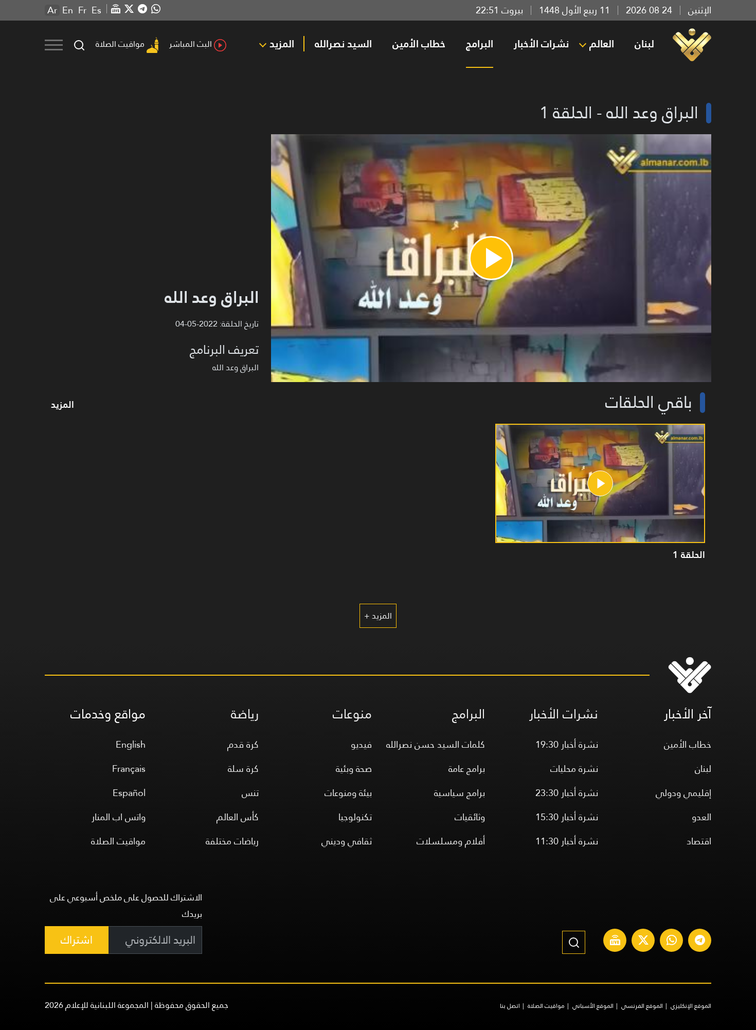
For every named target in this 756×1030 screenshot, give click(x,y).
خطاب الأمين (418, 43)
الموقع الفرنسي (642, 1005)
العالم (601, 43)
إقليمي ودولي (683, 792)
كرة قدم (243, 744)
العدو (701, 816)
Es (96, 10)
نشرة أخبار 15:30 (566, 816)
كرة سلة (243, 768)
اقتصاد (699, 841)
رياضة (245, 714)
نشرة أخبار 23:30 (566, 792)
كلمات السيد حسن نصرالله (435, 744)
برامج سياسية (459, 792)
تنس (250, 792)
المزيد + (378, 615)
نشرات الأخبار (541, 43)
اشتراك (77, 940)
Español (129, 792)
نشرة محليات (574, 768)
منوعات (352, 714)
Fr (82, 10)
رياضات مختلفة (232, 841)
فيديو (361, 744)
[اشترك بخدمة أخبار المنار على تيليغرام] (700, 941)
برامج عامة (466, 768)
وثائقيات (470, 816)
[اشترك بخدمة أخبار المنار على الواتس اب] (672, 941)
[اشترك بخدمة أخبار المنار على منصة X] (643, 941)
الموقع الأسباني (593, 1005)
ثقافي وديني (346, 841)
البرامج (479, 43)
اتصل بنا (510, 1005)
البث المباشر (190, 44)
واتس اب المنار (119, 816)
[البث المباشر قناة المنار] (615, 941)
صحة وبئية (354, 768)
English (131, 744)
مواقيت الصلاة (120, 44)
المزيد (281, 43)
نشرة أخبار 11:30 (566, 841)
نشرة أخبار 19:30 (566, 744)
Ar (52, 10)
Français (129, 768)
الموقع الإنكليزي (691, 1005)
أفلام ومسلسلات (451, 841)
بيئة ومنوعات (348, 792)
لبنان (644, 43)
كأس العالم (238, 816)
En (67, 10)
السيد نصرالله (343, 43)
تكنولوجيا (355, 816)
